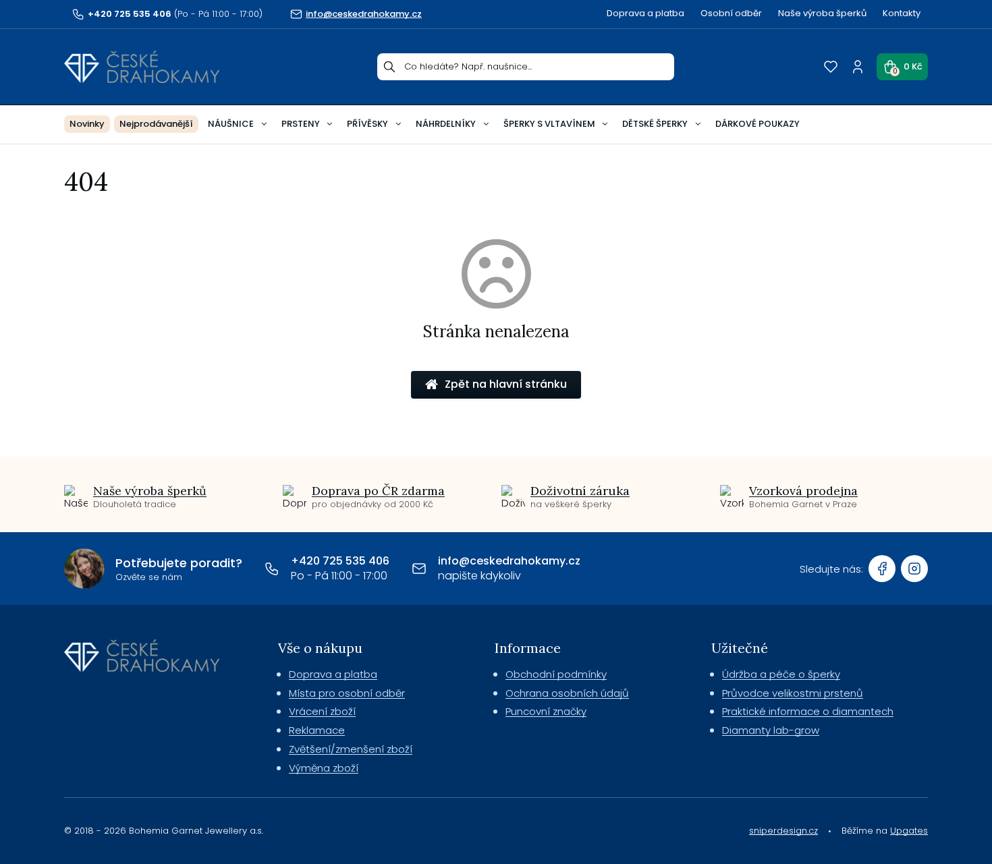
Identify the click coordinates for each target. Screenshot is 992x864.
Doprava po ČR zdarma (378, 490)
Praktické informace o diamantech (807, 711)
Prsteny (300, 123)
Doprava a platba (645, 13)
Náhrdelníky (446, 123)
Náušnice (231, 123)
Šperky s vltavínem (549, 123)
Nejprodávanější (156, 123)
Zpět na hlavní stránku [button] (506, 384)
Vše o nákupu (320, 647)
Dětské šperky (655, 123)
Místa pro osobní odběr (347, 693)
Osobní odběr (731, 13)
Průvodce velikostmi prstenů (792, 693)
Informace (528, 647)
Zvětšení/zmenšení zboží (350, 749)
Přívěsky (367, 123)
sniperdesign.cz (783, 830)
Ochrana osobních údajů (567, 693)
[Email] (419, 568)
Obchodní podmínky (556, 674)
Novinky (87, 123)
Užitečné (739, 647)
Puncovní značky (545, 711)
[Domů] (142, 67)
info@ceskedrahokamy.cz (509, 561)
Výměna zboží (323, 768)
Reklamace (317, 730)
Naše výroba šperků (822, 13)
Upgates (909, 830)
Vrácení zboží (322, 711)
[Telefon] (272, 568)
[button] (902, 66)
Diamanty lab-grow (770, 730)
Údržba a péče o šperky (781, 674)
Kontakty (901, 13)
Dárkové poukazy (757, 123)
